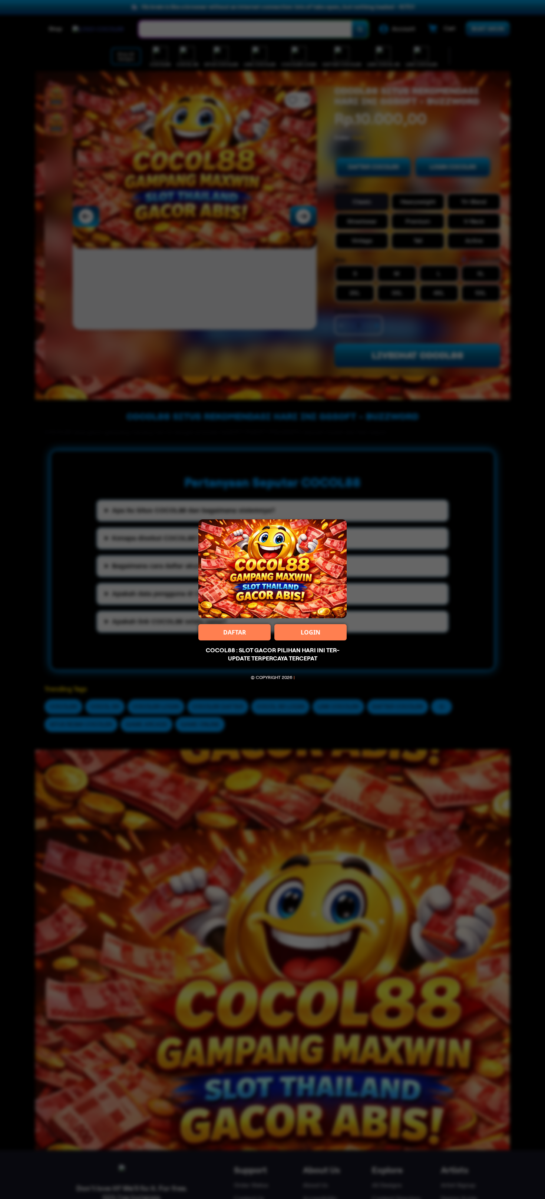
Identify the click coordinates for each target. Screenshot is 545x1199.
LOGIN (310, 632)
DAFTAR (234, 632)
